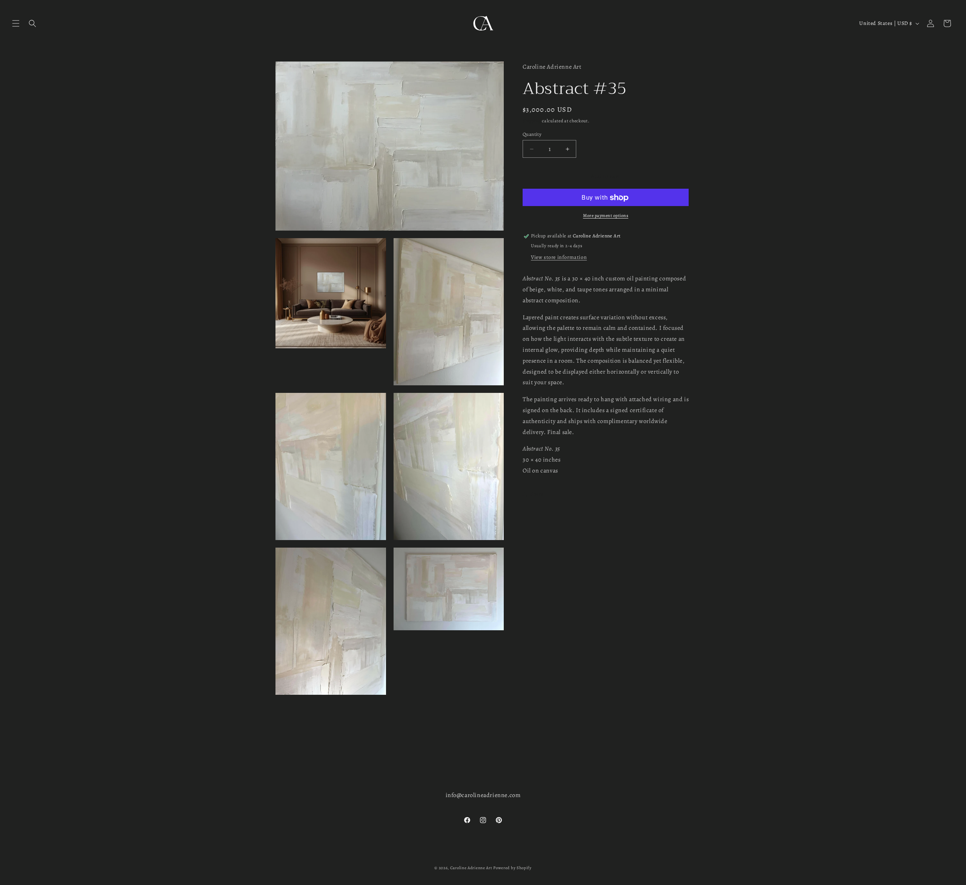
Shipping (532, 121)
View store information (559, 257)
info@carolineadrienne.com (483, 795)
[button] (16, 23)
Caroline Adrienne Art (471, 868)
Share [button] (536, 494)
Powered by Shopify (512, 868)
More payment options (605, 216)
